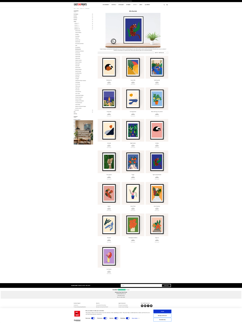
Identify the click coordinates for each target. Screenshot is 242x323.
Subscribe (108, 170)
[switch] (105, 318)
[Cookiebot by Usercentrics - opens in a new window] (77, 320)
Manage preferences (162, 315)
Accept (162, 311)
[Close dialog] (144, 149)
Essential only (162, 319)
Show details (135, 318)
